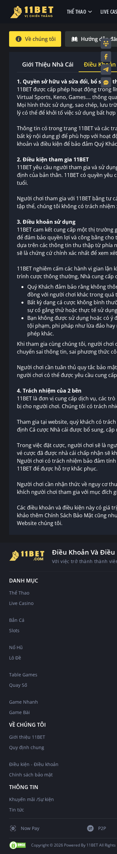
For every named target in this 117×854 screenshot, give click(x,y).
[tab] (35, 39)
